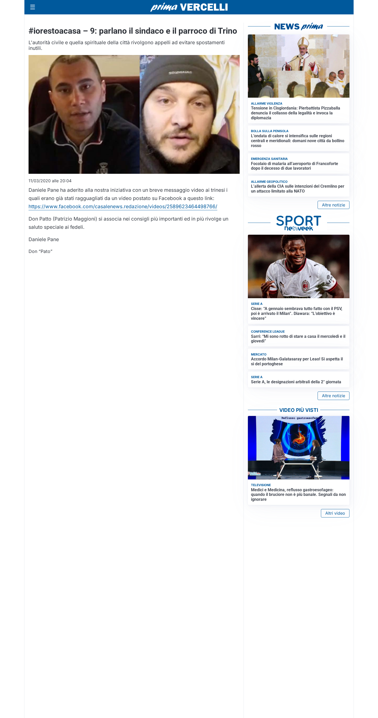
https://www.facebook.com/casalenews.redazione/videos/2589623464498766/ (123, 206)
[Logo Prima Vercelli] (189, 7)
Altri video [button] (335, 513)
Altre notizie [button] (333, 204)
